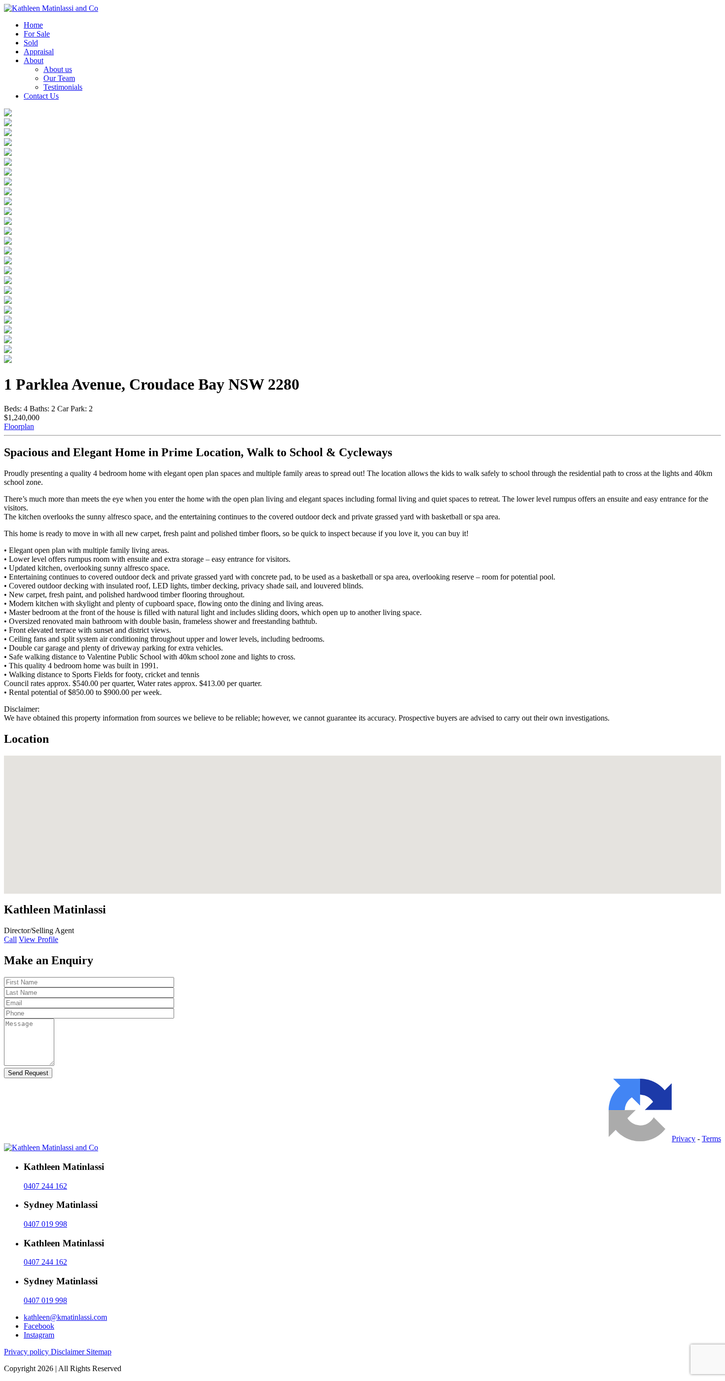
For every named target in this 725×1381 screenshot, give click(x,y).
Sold (31, 42)
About (33, 60)
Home (33, 25)
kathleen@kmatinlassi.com (65, 1317)
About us (57, 69)
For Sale (37, 34)
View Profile (38, 939)
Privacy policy (27, 1351)
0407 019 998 (45, 1224)
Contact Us (41, 96)
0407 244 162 (45, 1186)
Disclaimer (68, 1351)
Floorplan (19, 426)
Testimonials (62, 87)
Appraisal (39, 51)
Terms (711, 1138)
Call (10, 939)
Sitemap (98, 1351)
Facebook (39, 1326)
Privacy (683, 1138)
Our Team (59, 78)
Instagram (39, 1335)
